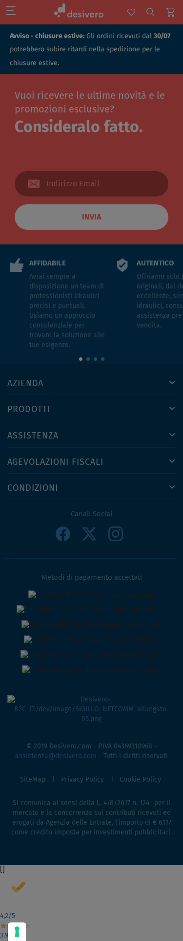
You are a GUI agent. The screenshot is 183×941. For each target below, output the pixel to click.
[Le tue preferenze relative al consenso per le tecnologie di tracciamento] (17, 931)
